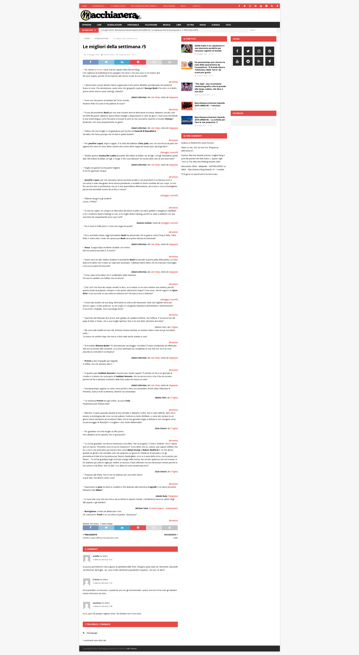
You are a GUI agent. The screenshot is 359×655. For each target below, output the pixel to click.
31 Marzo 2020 (202, 76)
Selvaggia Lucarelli (169, 152)
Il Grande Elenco (118, 6)
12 (212, 76)
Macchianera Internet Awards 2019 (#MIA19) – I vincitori (210, 104)
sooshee (97, 603)
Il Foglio (173, 327)
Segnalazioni (114, 24)
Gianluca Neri (109, 54)
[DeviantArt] (277, 6)
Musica (167, 24)
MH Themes (132, 648)
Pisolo (100, 69)
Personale (133, 24)
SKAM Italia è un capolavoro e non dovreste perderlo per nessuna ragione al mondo (210, 48)
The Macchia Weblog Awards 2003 (204, 161)
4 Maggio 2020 (202, 54)
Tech (228, 24)
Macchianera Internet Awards (143, 6)
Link (99, 24)
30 (211, 125)
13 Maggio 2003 (92, 54)
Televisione (151, 24)
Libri (178, 24)
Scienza (216, 24)
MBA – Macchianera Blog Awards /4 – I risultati (202, 169)
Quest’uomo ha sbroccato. (206, 174)
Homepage (92, 633)
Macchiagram (169, 6)
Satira (190, 24)
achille (96, 556)
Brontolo (173, 81)
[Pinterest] (255, 6)
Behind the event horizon (202, 142)
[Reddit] (266, 6)
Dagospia (173, 97)
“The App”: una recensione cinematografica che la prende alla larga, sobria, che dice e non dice (210, 87)
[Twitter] (244, 6)
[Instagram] (250, 6)
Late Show (155, 97)
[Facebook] (239, 6)
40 (215, 109)
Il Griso (96, 579)
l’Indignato (172, 496)
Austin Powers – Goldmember (164, 508)
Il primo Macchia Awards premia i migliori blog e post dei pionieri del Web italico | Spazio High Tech (203, 158)
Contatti (196, 6)
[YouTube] (261, 6)
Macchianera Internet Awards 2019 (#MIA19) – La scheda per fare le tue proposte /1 (210, 120)
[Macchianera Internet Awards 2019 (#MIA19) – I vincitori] (187, 106)
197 (212, 54)
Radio (183, 6)
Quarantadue (98, 6)
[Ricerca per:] (262, 30)
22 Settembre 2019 (204, 109)
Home (84, 6)
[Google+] (272, 6)
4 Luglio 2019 (201, 125)
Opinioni (86, 24)
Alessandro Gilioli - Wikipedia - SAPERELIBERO (202, 166)
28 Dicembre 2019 (203, 95)
